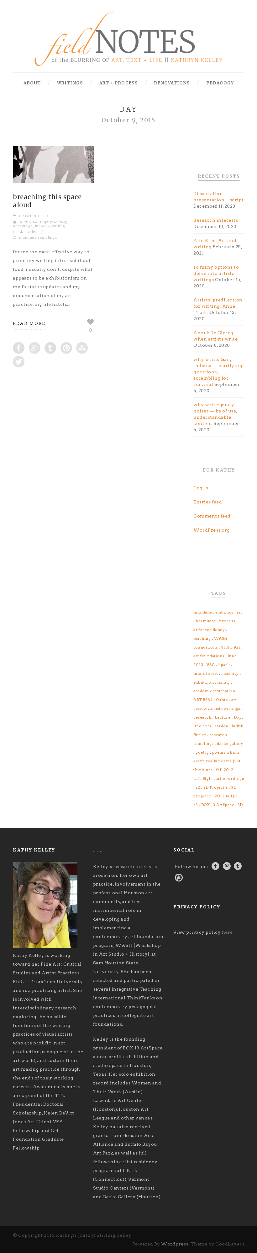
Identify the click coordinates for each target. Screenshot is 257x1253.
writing (59, 226)
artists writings (225, 708)
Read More (29, 323)
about (32, 83)
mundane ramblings (38, 237)
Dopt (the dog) (54, 222)
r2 (198, 787)
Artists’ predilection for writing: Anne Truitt (218, 306)
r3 (195, 804)
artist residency (209, 629)
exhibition (203, 682)
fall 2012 (224, 769)
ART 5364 (29, 222)
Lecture (223, 717)
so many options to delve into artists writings (216, 273)
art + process (118, 83)
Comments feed (212, 515)
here (227, 932)
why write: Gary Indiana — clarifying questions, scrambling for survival (217, 372)
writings (70, 83)
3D (240, 804)
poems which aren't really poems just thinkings (216, 761)
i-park (224, 664)
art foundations (208, 656)
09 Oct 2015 (30, 216)
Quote (222, 699)
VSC (211, 664)
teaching (202, 638)
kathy (31, 232)
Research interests (215, 220)
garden (221, 726)
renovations (172, 83)
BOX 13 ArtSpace (217, 804)
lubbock (42, 226)
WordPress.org (211, 530)
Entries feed (207, 501)
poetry (202, 752)
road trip (230, 673)
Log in (200, 487)
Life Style (202, 778)
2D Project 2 (215, 787)
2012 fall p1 (226, 796)
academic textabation (214, 691)
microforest (205, 673)
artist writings (230, 778)
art (239, 612)
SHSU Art (230, 647)
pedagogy (220, 83)
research (202, 717)
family (223, 682)
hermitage (23, 226)
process (227, 621)
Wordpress (174, 1243)
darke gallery (230, 743)
